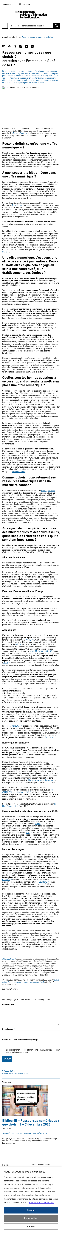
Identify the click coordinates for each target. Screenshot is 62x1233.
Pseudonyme (8, 1029)
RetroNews (17, 205)
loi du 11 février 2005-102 (41, 651)
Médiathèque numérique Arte (40, 780)
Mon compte (24, 4)
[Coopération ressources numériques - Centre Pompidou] (31, 15)
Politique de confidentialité (41, 1203)
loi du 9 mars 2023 (12, 726)
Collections (8, 1071)
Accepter (31, 1210)
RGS (27, 833)
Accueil (5, 37)
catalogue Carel (48, 491)
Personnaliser (31, 1218)
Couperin (6, 880)
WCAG (28, 640)
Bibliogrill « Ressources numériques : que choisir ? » (31, 981)
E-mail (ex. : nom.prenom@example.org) (20, 1040)
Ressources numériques (15, 1074)
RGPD (4, 252)
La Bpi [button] (5, 1165)
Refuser (31, 1226)
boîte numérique (18, 472)
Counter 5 (43, 882)
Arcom (48, 737)
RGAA (5, 663)
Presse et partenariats (41, 1165)
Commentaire (9, 1005)
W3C (17, 645)
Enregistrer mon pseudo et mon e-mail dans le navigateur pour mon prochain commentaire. (33, 1051)
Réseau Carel (19, 133)
